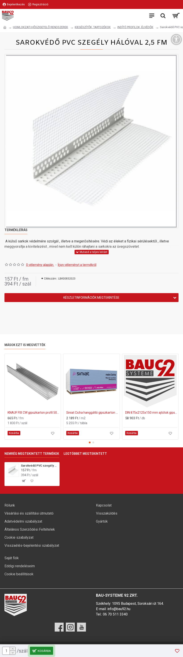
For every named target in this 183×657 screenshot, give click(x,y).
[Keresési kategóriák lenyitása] (162, 15)
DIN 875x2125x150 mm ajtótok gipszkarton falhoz (151, 412)
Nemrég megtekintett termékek (31, 453)
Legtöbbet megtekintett (85, 453)
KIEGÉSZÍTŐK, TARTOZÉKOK (93, 27)
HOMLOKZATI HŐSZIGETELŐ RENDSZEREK (40, 27)
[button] (90, 442)
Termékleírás (15, 230)
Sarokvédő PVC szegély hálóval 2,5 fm (39, 465)
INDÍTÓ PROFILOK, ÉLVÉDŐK (135, 27)
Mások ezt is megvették (24, 345)
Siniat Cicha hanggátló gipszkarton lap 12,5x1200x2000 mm (92, 412)
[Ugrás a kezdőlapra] (4, 27)
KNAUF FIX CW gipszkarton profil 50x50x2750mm (34, 412)
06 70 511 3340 (115, 614)
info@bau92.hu (118, 609)
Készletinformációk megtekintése (91, 297)
